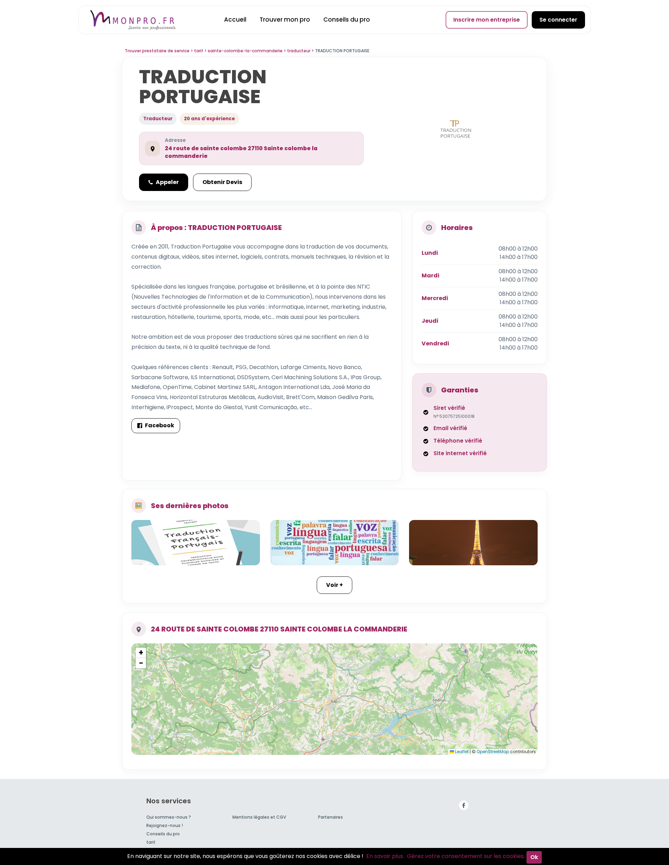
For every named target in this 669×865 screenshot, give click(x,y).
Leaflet (461, 752)
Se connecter (558, 20)
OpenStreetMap (493, 752)
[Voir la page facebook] (463, 805)
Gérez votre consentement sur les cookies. (466, 856)
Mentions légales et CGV (259, 817)
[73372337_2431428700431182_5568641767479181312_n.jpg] (334, 542)
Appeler (167, 182)
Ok (534, 857)
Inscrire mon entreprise (486, 20)
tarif (150, 842)
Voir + (334, 585)
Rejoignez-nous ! (164, 825)
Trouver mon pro (285, 19)
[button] (141, 653)
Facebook (159, 425)
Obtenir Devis (222, 182)
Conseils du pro (346, 19)
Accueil (235, 19)
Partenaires (330, 817)
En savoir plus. (385, 856)
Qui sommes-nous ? (168, 817)
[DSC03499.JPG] (473, 542)
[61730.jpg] (195, 542)
